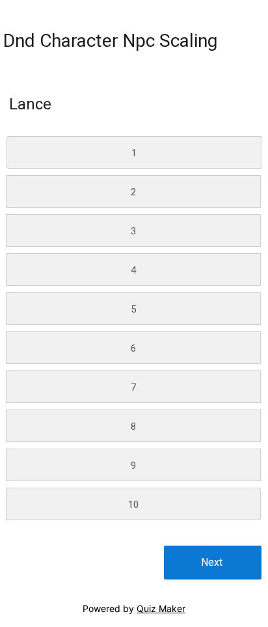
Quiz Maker (161, 608)
